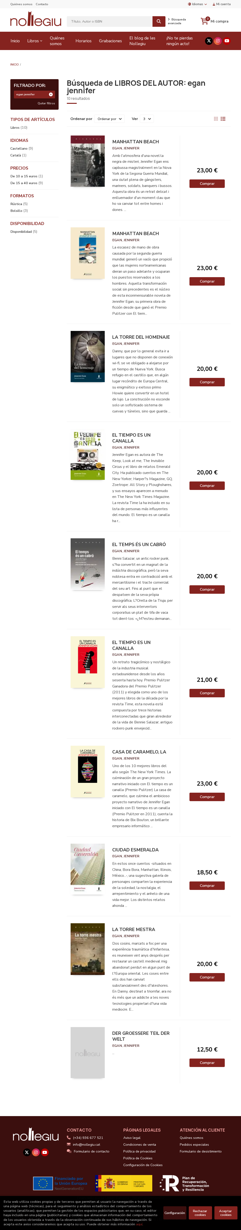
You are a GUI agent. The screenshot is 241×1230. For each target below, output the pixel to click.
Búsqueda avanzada (177, 21)
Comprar (207, 183)
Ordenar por (81, 118)
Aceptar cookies (226, 1213)
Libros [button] (33, 41)
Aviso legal (132, 1137)
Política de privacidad (139, 1151)
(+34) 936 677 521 (88, 1137)
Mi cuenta (223, 4)
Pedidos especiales (194, 1144)
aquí (139, 1224)
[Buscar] (159, 21)
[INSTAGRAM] (218, 41)
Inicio (14, 64)
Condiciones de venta (139, 1144)
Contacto (42, 4)
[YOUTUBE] (227, 41)
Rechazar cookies (200, 1213)
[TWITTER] (209, 41)
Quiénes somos (21, 4)
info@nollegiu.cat (86, 1144)
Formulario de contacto (91, 1151)
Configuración (175, 1213)
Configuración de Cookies (143, 1165)
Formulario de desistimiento (201, 1151)
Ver (135, 118)
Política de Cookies (138, 1158)
